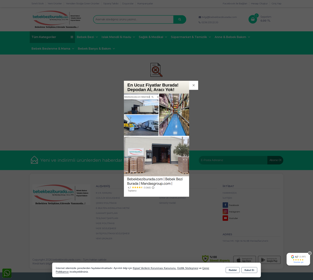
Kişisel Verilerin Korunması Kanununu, (154, 268)
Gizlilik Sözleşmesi (187, 268)
